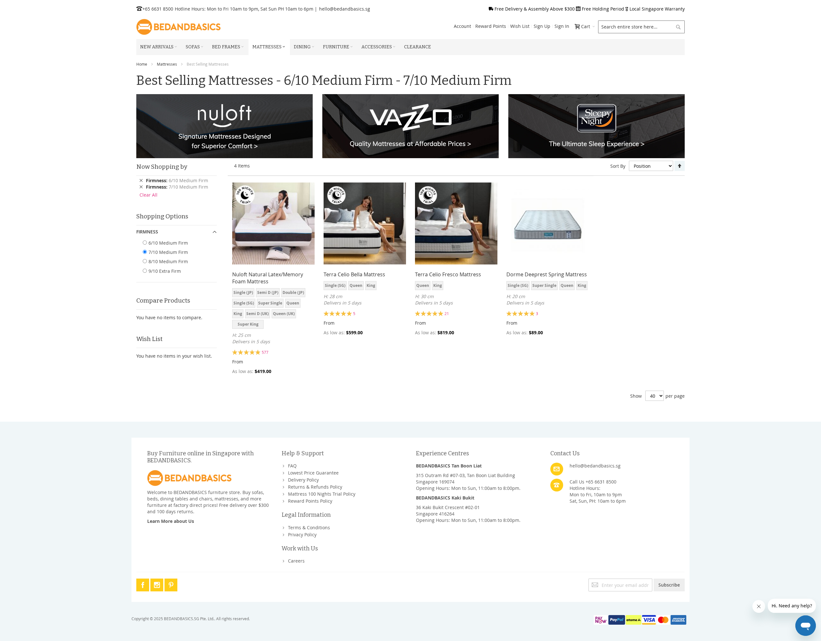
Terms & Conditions (309, 527)
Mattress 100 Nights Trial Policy (321, 494)
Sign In (561, 26)
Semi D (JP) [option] (267, 292)
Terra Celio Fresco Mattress (448, 274)
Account (462, 26)
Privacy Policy (302, 534)
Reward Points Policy (310, 501)
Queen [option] (292, 303)
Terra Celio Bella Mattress (354, 274)
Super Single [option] (270, 303)
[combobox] (641, 26)
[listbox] (273, 309)
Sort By (617, 166)
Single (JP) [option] (243, 292)
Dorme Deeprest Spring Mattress (546, 274)
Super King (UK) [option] (248, 325)
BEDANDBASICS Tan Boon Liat (449, 466)
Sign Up (542, 26)
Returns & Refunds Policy (315, 487)
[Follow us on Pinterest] (171, 584)
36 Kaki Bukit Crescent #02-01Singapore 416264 (448, 510)
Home (141, 64)
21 (446, 313)
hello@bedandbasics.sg (344, 9)
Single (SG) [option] (243, 303)
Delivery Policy (303, 480)
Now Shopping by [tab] (161, 166)
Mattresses (167, 64)
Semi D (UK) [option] (257, 313)
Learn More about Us (170, 521)
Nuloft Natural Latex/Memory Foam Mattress (267, 278)
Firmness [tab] (147, 232)
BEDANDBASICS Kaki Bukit (445, 498)
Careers (296, 561)
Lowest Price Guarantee (313, 473)
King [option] (237, 313)
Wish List (519, 26)
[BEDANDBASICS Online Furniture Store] (178, 27)
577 (265, 352)
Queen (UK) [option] (284, 313)
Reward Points (490, 26)
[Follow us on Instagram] (157, 584)
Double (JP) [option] (293, 292)
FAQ (292, 466)
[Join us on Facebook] (143, 584)
